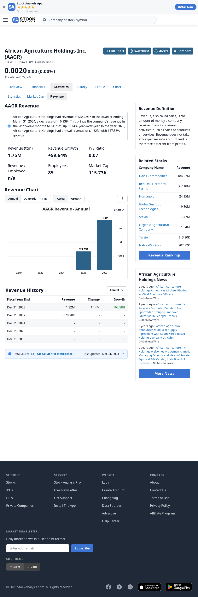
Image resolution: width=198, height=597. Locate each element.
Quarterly (30, 198)
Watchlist (141, 51)
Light (16, 567)
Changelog (110, 498)
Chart (117, 87)
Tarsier (144, 237)
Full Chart (116, 51)
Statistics (61, 87)
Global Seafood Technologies (150, 206)
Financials (38, 87)
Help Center (110, 521)
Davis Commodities (153, 176)
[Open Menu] (5, 20)
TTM (45, 198)
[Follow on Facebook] (108, 587)
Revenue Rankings (164, 255)
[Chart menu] (122, 198)
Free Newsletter (65, 490)
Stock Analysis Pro (67, 482)
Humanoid (146, 196)
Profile (100, 87)
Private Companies (20, 505)
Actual (61, 198)
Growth (76, 198)
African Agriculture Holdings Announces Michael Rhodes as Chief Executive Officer (163, 290)
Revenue (57, 96)
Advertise (109, 513)
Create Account (113, 490)
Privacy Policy (160, 505)
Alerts (163, 51)
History (81, 87)
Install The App (65, 505)
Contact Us (158, 490)
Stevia (143, 217)
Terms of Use (159, 498)
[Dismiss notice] (4, 7)
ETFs (9, 498)
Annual (13, 198)
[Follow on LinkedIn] (130, 587)
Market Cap (35, 96)
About (154, 482)
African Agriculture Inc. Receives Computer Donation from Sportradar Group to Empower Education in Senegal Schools (162, 310)
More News (164, 373)
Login (106, 482)
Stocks (11, 482)
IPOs (9, 490)
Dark (34, 567)
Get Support (63, 498)
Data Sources (112, 505)
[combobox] (99, 20)
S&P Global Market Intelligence (52, 354)
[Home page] (24, 19)
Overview (15, 87)
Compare (184, 51)
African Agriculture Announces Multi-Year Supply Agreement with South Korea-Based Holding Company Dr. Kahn (162, 331)
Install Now (185, 7)
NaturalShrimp (150, 245)
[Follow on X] (119, 587)
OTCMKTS (10, 62)
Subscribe (82, 548)
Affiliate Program (162, 513)
